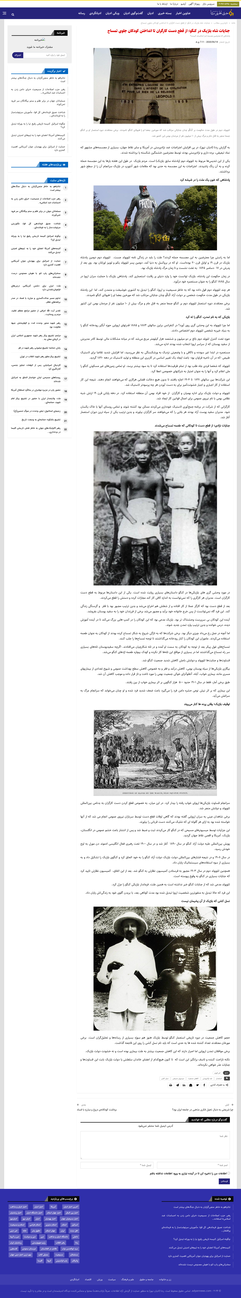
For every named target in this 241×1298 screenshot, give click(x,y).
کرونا (49, 1260)
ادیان (37, 1218)
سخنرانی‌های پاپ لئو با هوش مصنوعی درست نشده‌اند (204, 1264)
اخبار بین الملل (72, 1212)
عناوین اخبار (183, 13)
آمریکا (53, 1206)
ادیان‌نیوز (13, 1218)
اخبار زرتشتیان (16, 1212)
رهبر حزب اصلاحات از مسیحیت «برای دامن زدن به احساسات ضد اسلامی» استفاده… (196, 1217)
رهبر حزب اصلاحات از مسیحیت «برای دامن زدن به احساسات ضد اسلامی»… (38, 91)
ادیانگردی (95, 13)
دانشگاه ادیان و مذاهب (58, 1236)
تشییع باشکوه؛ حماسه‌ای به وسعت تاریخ (41, 420)
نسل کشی (164, 1078)
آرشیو (183, 4)
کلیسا (40, 1260)
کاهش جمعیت (193, 1078)
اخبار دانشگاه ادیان (34, 1212)
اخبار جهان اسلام (54, 1212)
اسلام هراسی (35, 1224)
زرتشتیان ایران (16, 1242)
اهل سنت (74, 1230)
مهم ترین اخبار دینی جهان (20, 1254)
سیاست (112, 1279)
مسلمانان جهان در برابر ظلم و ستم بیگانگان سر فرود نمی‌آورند (38, 102)
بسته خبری (164, 13)
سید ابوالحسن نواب (70, 1248)
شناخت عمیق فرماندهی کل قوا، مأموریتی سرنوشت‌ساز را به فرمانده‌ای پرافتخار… (196, 1229)
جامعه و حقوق (146, 1279)
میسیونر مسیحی (178, 1078)
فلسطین (13, 1248)
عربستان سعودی (29, 1248)
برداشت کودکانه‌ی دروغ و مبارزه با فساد (97, 1110)
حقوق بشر (36, 1230)
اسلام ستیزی (51, 1224)
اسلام (64, 1224)
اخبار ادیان (38, 1206)
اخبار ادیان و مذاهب (18, 1206)
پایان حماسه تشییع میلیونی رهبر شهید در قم (40, 348)
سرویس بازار (208, 4)
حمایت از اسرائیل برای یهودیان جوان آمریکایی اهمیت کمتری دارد (38, 148)
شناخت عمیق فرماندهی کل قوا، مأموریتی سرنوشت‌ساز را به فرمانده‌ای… (38, 114)
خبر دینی (13, 1230)
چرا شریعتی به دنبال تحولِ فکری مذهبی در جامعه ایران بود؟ (202, 1110)
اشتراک (17, 55)
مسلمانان (74, 1254)
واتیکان (75, 1260)
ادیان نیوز (26, 1218)
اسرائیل (75, 1224)
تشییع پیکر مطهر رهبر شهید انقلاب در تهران (40, 356)
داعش (75, 1236)
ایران (63, 1230)
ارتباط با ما (162, 4)
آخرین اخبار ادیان (71, 1206)
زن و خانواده (165, 1279)
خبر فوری (217, 1072)
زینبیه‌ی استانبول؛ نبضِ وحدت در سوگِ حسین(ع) (37, 411)
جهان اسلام (50, 1230)
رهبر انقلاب (60, 1242)
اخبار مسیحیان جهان (69, 1218)
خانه (24, 1230)
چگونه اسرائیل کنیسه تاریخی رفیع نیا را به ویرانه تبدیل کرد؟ (38, 125)
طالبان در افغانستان (49, 1248)
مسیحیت (59, 1254)
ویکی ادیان (112, 13)
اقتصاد (88, 1279)
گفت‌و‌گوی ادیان (133, 13)
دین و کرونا (14, 1236)
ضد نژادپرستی (207, 1078)
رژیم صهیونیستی (38, 1242)
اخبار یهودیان (50, 1218)
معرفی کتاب (43, 1254)
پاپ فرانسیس (61, 1260)
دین (42, 1236)
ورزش (100, 1279)
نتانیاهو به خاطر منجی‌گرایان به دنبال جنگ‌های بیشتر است (38, 79)
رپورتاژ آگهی (194, 4)
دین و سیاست (30, 1236)
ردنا (76, 1242)
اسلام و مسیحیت (17, 1224)
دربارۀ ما (174, 4)
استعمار (219, 1078)
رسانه (81, 13)
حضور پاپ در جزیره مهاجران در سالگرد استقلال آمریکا (36, 390)
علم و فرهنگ (127, 1279)
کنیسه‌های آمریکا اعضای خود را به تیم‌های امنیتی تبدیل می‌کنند (38, 137)
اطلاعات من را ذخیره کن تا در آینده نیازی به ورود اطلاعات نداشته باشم (188, 1173)
